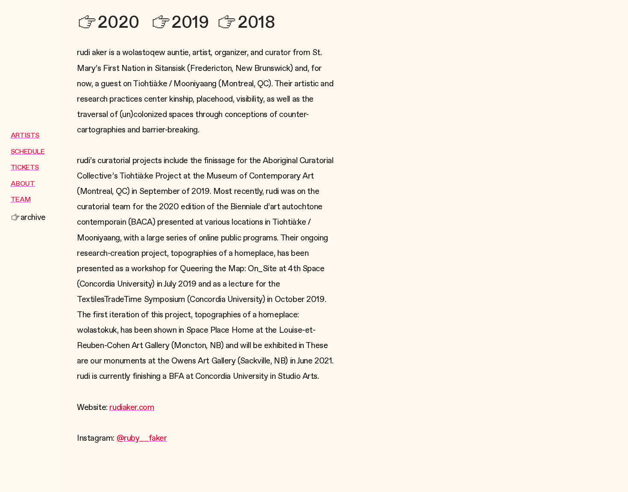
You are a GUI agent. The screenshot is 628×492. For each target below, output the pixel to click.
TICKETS (25, 167)
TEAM (20, 199)
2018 (256, 22)
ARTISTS (25, 135)
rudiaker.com (131, 408)
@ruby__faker (142, 438)
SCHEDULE (28, 152)
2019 (190, 22)
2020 (118, 22)
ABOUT (23, 184)
